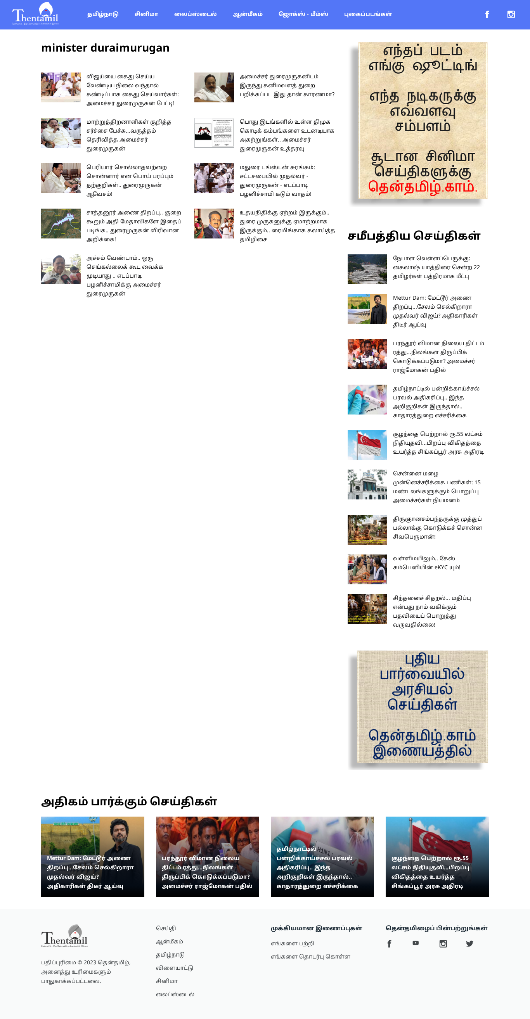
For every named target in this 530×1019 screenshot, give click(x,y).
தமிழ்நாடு (103, 14)
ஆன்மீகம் (248, 14)
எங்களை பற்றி (292, 944)
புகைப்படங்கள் (368, 14)
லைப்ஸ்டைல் (195, 14)
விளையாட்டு (174, 968)
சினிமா (146, 14)
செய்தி (166, 929)
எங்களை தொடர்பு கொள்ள (310, 957)
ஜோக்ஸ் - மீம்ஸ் (303, 14)
